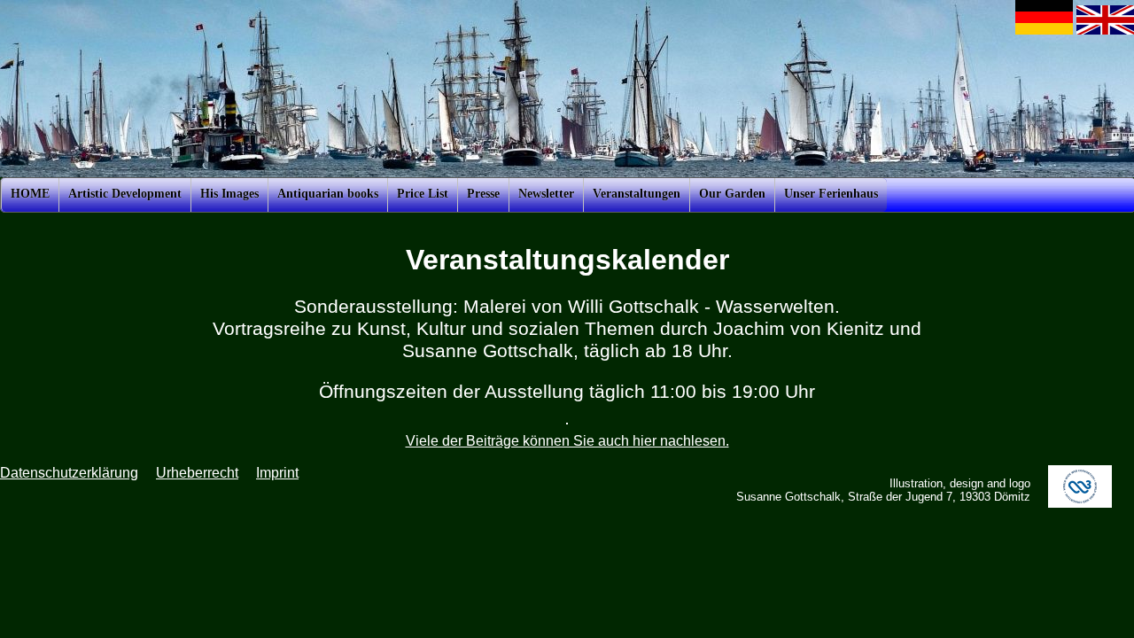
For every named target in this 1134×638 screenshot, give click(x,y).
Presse (483, 193)
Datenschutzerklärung (69, 472)
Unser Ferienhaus (831, 193)
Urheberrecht (197, 472)
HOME (30, 193)
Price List (422, 193)
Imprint (277, 472)
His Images (229, 193)
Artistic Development (125, 193)
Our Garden (732, 193)
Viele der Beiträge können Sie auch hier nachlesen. (567, 440)
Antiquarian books (327, 193)
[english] (1105, 29)
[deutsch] (1044, 29)
